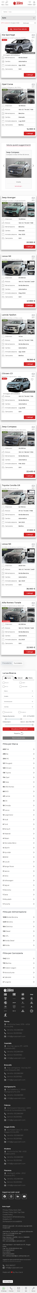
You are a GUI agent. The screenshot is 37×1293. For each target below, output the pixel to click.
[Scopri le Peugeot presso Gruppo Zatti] (14, 1007)
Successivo (18, 663)
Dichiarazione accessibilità (12, 1221)
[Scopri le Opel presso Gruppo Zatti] (5, 1007)
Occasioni (23, 712)
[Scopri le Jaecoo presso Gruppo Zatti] (22, 1007)
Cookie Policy (8, 1214)
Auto (9, 678)
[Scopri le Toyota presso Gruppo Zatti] (22, 998)
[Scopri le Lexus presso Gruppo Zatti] (31, 1003)
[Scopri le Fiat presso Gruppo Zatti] (5, 994)
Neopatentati (8, 712)
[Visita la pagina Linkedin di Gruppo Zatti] (18, 1197)
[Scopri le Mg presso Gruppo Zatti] (5, 1003)
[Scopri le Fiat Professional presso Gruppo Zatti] (14, 994)
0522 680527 (10, 1265)
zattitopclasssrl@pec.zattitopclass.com (17, 1256)
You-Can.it (19, 1272)
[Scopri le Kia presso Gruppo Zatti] (14, 1003)
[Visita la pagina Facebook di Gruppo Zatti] (5, 1197)
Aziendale (24, 686)
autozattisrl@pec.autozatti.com (15, 1241)
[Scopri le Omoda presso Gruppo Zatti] (5, 1011)
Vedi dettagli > (19, 186)
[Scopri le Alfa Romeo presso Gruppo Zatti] (22, 994)
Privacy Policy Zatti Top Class (13, 1212)
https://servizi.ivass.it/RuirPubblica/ (11, 1261)
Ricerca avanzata (18, 738)
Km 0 (6, 686)
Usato (23, 682)
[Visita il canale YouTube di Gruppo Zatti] (25, 1197)
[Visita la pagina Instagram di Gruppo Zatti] (12, 1197)
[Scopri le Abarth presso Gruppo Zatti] (5, 998)
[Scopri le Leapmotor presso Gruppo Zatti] (31, 1007)
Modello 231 (7, 1219)
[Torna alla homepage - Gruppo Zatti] (18, 3)
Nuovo (7, 682)
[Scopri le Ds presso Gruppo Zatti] (22, 1003)
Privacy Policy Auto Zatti (12, 1210)
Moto (31, 678)
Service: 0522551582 (14, 1033)
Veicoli (20, 678)
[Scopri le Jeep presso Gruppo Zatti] (31, 994)
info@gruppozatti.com (16, 1036)
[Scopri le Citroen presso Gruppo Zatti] (31, 998)
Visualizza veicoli (19, 729)
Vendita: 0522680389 (15, 1030)
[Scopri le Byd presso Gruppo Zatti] (14, 1011)
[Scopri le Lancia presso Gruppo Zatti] (14, 998)
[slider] (6, 719)
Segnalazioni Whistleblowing (14, 1217)
